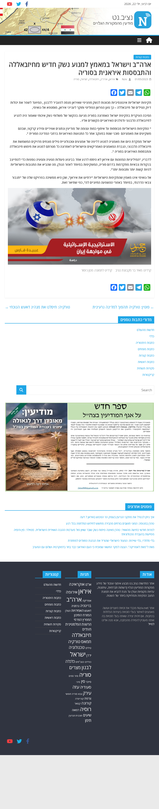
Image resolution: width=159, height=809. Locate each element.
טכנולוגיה (77, 647)
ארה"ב (104, 79)
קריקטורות (148, 375)
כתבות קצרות (142, 57)
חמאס (86, 641)
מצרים (75, 667)
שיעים (87, 715)
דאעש (87, 611)
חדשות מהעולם (145, 330)
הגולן (68, 611)
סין (83, 681)
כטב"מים (80, 661)
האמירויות (77, 610)
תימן (88, 720)
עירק (87, 693)
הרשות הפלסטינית (78, 624)
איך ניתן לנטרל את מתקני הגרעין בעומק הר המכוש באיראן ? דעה (117, 517)
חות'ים (86, 629)
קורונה (86, 703)
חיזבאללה (94, 79)
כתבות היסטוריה (145, 343)
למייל (151, 624)
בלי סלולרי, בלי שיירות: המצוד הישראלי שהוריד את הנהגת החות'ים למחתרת (111, 541)
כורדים (88, 661)
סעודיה (85, 687)
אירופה (71, 592)
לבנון (86, 667)
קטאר (78, 703)
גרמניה (75, 606)
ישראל (84, 79)
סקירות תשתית (145, 368)
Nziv (124, 79)
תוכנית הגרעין (75, 715)
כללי (151, 336)
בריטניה (85, 605)
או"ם (88, 584)
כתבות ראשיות (146, 362)
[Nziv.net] (149, 40)
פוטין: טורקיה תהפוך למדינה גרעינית (123, 307)
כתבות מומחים (146, 349)
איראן (112, 79)
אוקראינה (76, 584)
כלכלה (70, 661)
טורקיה (74, 641)
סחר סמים (73, 676)
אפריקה (87, 600)
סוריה (76, 79)
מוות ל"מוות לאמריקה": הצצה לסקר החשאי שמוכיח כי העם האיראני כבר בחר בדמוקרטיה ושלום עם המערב (93, 547)
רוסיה (85, 709)
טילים (88, 648)
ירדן (89, 655)
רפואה (75, 710)
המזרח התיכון (82, 615)
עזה (75, 687)
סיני (78, 681)
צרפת (87, 698)
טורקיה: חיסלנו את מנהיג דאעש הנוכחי (37, 307)
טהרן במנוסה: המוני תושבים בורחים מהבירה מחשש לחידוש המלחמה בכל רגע (110, 523)
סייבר (88, 682)
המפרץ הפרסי (82, 619)
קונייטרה (79, 698)
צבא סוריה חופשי (73, 693)
